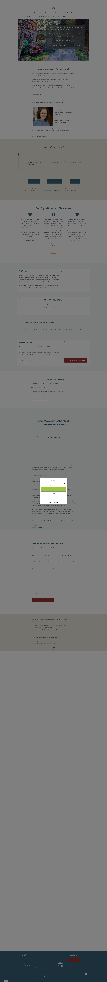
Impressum (56, 502)
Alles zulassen (53, 488)
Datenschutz (51, 502)
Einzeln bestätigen (53, 497)
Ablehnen (53, 493)
